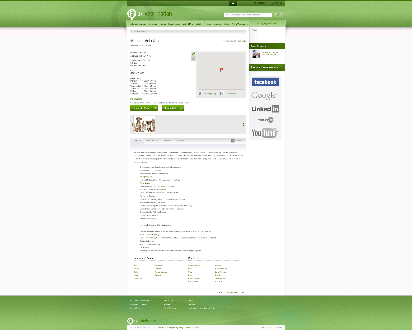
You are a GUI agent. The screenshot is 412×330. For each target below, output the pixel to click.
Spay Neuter (145, 183)
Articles (167, 304)
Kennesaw (138, 278)
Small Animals (220, 278)
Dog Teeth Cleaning (147, 238)
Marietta (158, 269)
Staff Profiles (152, 141)
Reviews (237, 140)
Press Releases (170, 308)
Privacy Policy (177, 328)
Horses (218, 265)
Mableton (158, 265)
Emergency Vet (146, 177)
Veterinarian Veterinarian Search (203, 308)
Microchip (144, 170)
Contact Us (277, 3)
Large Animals (220, 272)
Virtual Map (168, 300)
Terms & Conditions (192, 328)
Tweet (255, 30)
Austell (136, 269)
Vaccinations (220, 282)
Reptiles (218, 275)
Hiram (136, 275)
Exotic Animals (194, 278)
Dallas (136, 272)
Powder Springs (161, 272)
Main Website (136, 99)
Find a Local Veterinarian (141, 300)
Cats (190, 272)
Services (167, 141)
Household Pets (221, 269)
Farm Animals (193, 282)
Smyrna (158, 275)
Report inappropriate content (231, 292)
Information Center (138, 304)
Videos (192, 304)
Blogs (191, 300)
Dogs (190, 275)
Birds (190, 269)
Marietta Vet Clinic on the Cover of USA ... (270, 53)
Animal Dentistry (194, 265)
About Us (137, 141)
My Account (259, 3)
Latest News (135, 308)
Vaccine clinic (162, 190)
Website (180, 141)
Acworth (137, 265)
